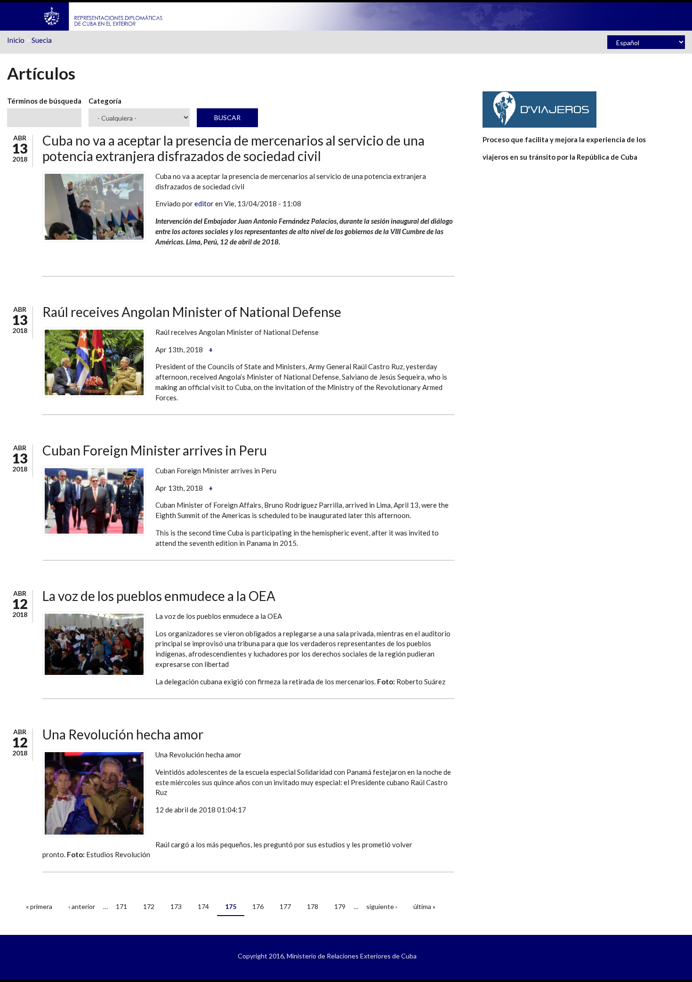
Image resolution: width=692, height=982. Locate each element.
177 (285, 906)
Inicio (15, 40)
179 (340, 906)
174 (203, 906)
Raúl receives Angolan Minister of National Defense (191, 312)
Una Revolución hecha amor (122, 734)
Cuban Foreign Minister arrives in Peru (154, 450)
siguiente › (381, 906)
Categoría (105, 101)
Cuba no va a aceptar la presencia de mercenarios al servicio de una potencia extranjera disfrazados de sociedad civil (233, 148)
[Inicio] (103, 15)
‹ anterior (81, 906)
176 (258, 906)
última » (424, 906)
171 (121, 906)
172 (148, 906)
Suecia (42, 40)
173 (176, 906)
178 (312, 906)
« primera (39, 906)
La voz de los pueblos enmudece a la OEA (158, 596)
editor (204, 203)
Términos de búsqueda (44, 101)
